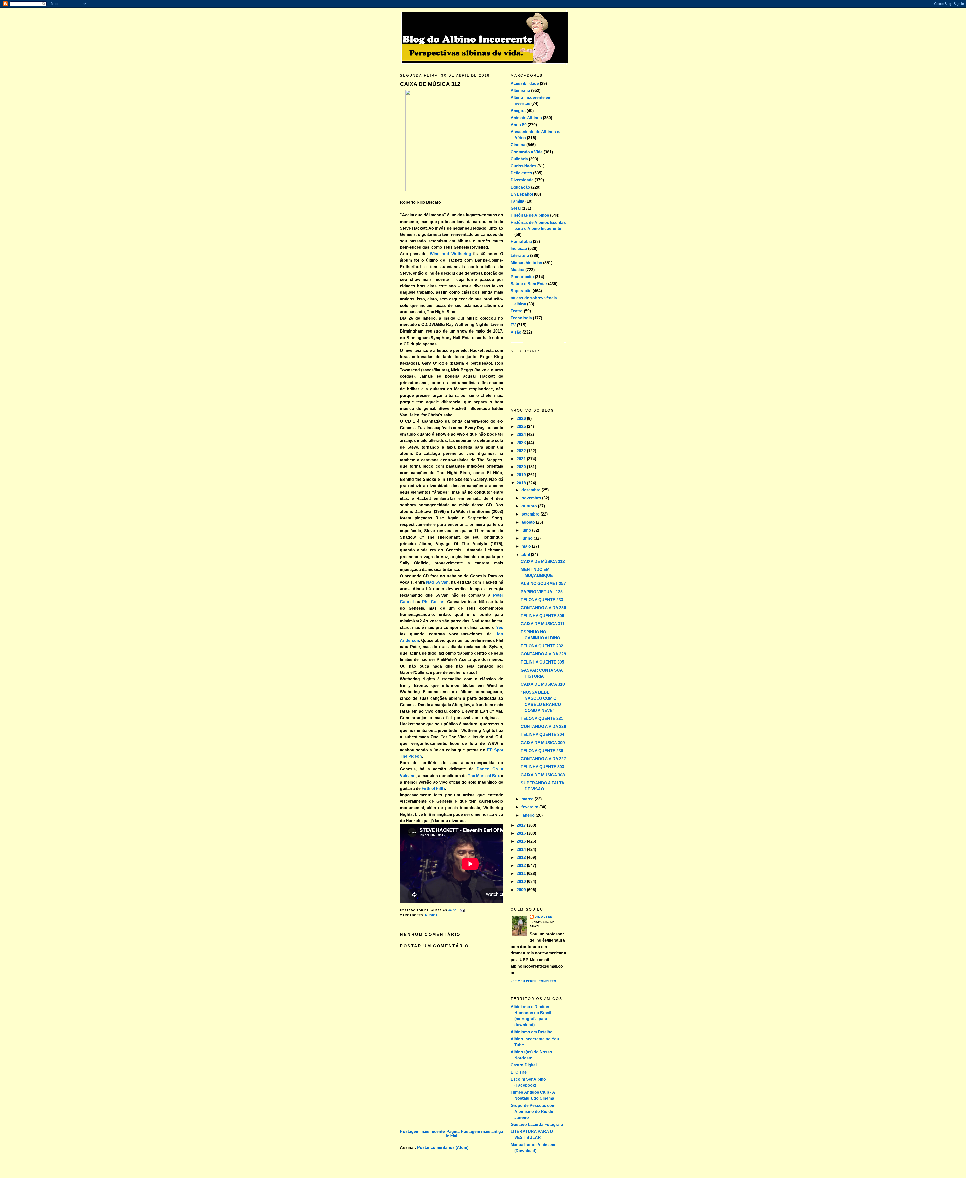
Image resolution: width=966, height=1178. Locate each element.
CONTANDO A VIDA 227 (543, 759)
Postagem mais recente (422, 1131)
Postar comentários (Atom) (442, 1147)
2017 (522, 825)
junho (527, 538)
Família (517, 201)
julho (526, 530)
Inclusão (519, 248)
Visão (516, 332)
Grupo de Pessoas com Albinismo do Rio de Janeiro (533, 1111)
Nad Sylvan (437, 582)
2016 (522, 833)
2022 (522, 451)
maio (526, 546)
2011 (522, 873)
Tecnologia (521, 318)
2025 (522, 426)
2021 (522, 459)
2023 (522, 442)
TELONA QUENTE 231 (542, 718)
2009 (522, 890)
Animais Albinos (526, 118)
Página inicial (453, 1133)
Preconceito (522, 277)
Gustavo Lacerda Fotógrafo (537, 1124)
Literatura (520, 255)
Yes (499, 627)
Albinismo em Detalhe (531, 1032)
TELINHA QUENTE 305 (542, 662)
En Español (522, 194)
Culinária (519, 159)
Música (431, 915)
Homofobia (521, 241)
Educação (520, 187)
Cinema (518, 145)
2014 (522, 849)
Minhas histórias (526, 263)
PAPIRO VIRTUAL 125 (542, 592)
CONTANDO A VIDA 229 (543, 654)
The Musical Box (484, 776)
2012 (522, 865)
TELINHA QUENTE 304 (542, 734)
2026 (522, 418)
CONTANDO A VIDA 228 (543, 726)
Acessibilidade (525, 83)
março (528, 799)
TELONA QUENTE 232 (542, 646)
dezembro (531, 490)
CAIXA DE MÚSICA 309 (543, 743)
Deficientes (521, 173)
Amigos (518, 110)
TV (513, 325)
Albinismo (520, 90)
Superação (521, 291)
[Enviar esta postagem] (462, 910)
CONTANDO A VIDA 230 (543, 608)
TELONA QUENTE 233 (542, 600)
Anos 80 (519, 125)
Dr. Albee (543, 916)
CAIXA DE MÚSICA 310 (543, 684)
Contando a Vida (527, 152)
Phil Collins (433, 602)
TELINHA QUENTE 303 (542, 767)
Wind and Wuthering (450, 254)
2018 (522, 483)
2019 (522, 475)
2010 (522, 881)
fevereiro (530, 807)
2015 (522, 841)
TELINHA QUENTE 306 (542, 616)
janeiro (528, 815)
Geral (516, 208)
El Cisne (519, 1072)
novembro (531, 498)
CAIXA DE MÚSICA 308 (543, 775)
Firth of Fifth (433, 788)
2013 (522, 857)
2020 (522, 467)
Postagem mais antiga (482, 1131)
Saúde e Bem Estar (529, 284)
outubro (529, 506)
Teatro (517, 311)
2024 (522, 434)
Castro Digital (524, 1065)
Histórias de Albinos (530, 215)
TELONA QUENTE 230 (542, 751)
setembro (531, 514)
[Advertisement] (437, 1092)
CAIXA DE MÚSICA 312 (430, 84)
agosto (528, 522)
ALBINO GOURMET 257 (543, 583)
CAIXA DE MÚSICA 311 (543, 624)
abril (526, 554)
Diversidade (522, 180)
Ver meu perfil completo (533, 981)
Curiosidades (523, 166)
